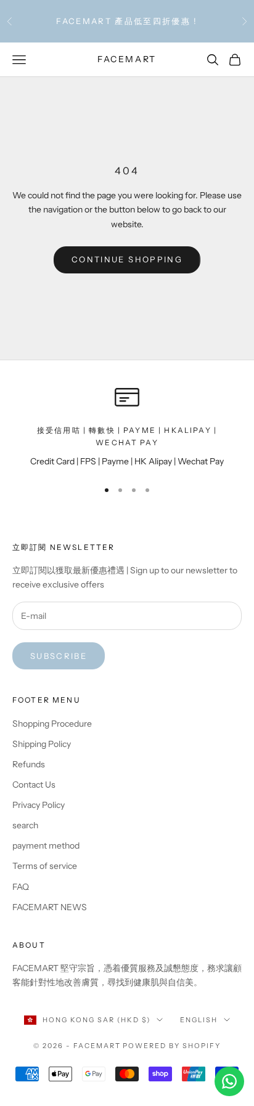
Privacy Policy (38, 804)
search (25, 825)
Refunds (28, 764)
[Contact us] (229, 1081)
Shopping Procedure (52, 723)
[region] (127, 427)
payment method (46, 845)
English (199, 1019)
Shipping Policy (41, 743)
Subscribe (58, 656)
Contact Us (33, 784)
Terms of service (44, 865)
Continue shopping (127, 259)
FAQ (20, 886)
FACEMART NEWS (49, 907)
